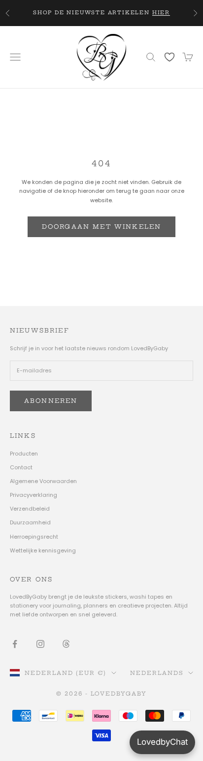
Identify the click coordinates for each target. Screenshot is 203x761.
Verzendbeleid (30, 509)
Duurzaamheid (30, 522)
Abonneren (50, 400)
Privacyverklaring (33, 495)
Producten (24, 453)
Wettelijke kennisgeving (43, 550)
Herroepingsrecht (34, 537)
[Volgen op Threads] (66, 644)
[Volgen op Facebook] (15, 644)
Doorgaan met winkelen (101, 226)
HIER (161, 12)
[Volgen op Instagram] (40, 644)
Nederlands (156, 673)
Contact (21, 467)
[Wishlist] (169, 57)
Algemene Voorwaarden (43, 481)
